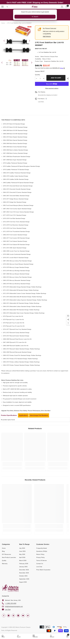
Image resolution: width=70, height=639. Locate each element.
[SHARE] (67, 78)
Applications (23, 415)
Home (3, 23)
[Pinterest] (13, 615)
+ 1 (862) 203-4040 (10, 603)
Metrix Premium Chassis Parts (49, 56)
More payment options (51, 88)
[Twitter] (28, 615)
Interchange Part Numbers (39, 415)
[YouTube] (23, 615)
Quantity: (37, 74)
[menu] (2, 7)
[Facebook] (3, 615)
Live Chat (7, 609)
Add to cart (56, 78)
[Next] (29, 40)
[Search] (7, 7)
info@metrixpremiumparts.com (14, 606)
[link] (12, 465)
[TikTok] (18, 615)
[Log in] (62, 7)
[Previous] (4, 40)
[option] (16, 40)
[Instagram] (8, 615)
